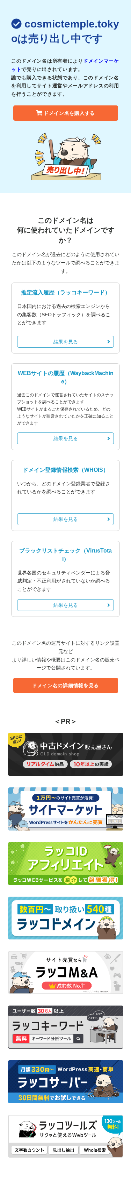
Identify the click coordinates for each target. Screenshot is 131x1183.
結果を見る (65, 341)
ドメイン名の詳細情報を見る (65, 685)
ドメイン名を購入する (69, 113)
